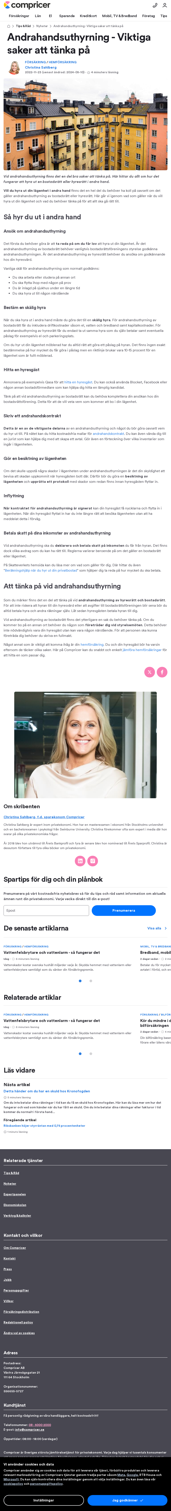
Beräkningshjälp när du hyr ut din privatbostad (41, 570)
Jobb (8, 1279)
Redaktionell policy (18, 1322)
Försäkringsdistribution (21, 1311)
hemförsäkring (92, 644)
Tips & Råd (23, 26)
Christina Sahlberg (41, 67)
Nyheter (42, 26)
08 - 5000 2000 (40, 1425)
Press (8, 1269)
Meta (121, 1475)
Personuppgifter (16, 1290)
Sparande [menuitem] (67, 16)
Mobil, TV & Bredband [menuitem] (119, 16)
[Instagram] (92, 861)
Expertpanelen (15, 1194)
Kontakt (10, 1258)
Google (132, 1475)
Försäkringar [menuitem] (19, 16)
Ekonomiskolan (15, 1205)
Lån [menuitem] (38, 16)
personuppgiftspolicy (46, 1483)
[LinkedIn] (80, 861)
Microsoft (11, 1479)
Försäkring (36, 62)
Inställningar (43, 1500)
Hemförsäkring (63, 62)
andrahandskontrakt (108, 434)
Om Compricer (15, 1248)
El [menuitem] (50, 16)
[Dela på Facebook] (162, 672)
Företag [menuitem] (148, 16)
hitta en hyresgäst (78, 382)
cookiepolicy (13, 1483)
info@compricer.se (29, 1429)
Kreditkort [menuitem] (88, 16)
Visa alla (154, 928)
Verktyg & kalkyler (17, 1215)
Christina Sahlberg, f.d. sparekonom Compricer (44, 817)
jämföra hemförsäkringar (142, 650)
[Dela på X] (149, 672)
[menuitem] (27, 5)
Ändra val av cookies (19, 1333)
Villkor (9, 1301)
